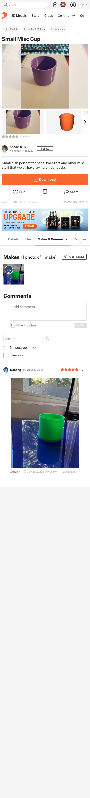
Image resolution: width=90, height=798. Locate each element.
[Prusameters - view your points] (63, 4)
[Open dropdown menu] (84, 38)
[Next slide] (84, 122)
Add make (76, 257)
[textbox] (48, 312)
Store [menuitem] (35, 15)
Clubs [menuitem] (48, 15)
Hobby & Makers (36, 28)
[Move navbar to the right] (86, 15)
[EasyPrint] (55, 4)
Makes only (16, 355)
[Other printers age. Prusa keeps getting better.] (45, 220)
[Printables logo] (4, 15)
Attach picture (26, 325)
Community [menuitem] (66, 15)
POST (80, 325)
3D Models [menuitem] (19, 15)
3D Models (12, 28)
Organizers (59, 28)
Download (47, 179)
